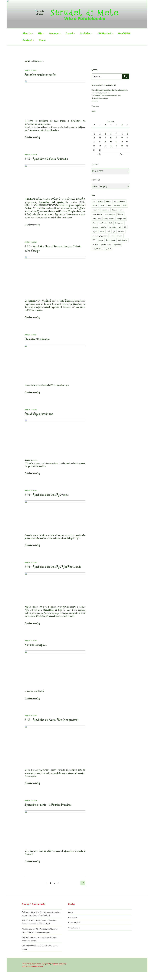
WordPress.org (74, 927)
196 (94, 201)
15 (127, 137)
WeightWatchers (98, 249)
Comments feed (74, 922)
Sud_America (122, 240)
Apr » (121, 154)
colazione (96, 210)
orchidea (119, 236)
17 (99, 142)
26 (111, 146)
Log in (70, 912)
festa (94, 223)
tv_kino (95, 244)
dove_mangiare (110, 214)
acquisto (100, 201)
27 (116, 146)
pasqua (101, 240)
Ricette (27, 33)
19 (111, 142)
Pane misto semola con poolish (40, 75)
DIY (121, 210)
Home (42, 40)
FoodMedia (102, 223)
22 (127, 142)
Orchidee (85, 33)
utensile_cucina (106, 244)
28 (122, 146)
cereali (102, 205)
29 (127, 146)
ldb (125, 227)
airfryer (108, 201)
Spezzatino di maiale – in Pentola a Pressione (48, 805)
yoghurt (108, 249)
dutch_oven (97, 218)
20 (116, 142)
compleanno (105, 210)
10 (100, 137)
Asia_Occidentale (119, 201)
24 (100, 146)
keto (120, 227)
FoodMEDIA (124, 33)
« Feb (99, 154)
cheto (109, 205)
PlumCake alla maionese (37, 339)
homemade (112, 227)
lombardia (121, 231)
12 (111, 137)
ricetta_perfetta (110, 240)
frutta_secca (119, 223)
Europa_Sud (121, 218)
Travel (69, 33)
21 (122, 142)
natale (112, 236)
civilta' (125, 205)
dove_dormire (97, 214)
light (114, 231)
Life (40, 33)
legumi (95, 231)
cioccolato (117, 205)
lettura (102, 231)
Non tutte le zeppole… (36, 645)
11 (105, 137)
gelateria (95, 227)
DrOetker (120, 214)
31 (100, 150)
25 (105, 146)
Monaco (53, 33)
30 (94, 150)
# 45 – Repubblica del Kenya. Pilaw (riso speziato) (51, 720)
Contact (27, 40)
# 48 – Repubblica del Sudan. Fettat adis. (46, 159)
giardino (103, 227)
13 (116, 137)
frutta (110, 223)
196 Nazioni (104, 33)
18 (105, 142)
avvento (95, 205)
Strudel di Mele (84, 12)
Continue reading (32, 137)
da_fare (114, 210)
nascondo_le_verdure (100, 236)
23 (94, 146)
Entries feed (72, 917)
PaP (94, 240)
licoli (108, 231)
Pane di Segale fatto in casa (39, 414)
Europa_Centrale (109, 218)
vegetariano (117, 244)
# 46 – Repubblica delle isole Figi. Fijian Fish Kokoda (53, 567)
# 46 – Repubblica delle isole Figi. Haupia (47, 495)
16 (94, 142)
